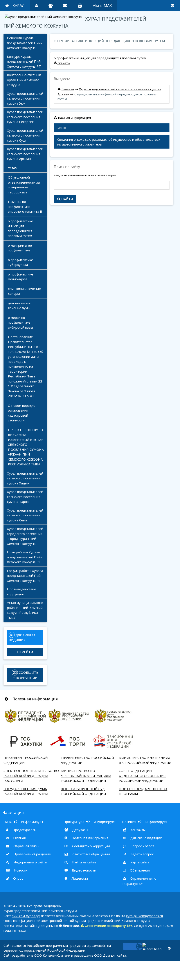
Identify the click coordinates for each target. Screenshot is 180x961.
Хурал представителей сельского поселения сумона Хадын (25, 478)
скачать (63, 63)
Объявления (139, 870)
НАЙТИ (66, 199)
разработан (21, 955)
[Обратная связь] (65, 5)
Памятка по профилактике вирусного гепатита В (25, 206)
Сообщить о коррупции (90, 846)
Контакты (138, 830)
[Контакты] (79, 5)
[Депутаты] (50, 5)
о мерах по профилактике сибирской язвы (20, 322)
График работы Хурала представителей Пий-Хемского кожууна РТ (25, 575)
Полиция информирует (144, 821)
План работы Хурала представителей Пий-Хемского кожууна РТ (24, 557)
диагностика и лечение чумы (19, 305)
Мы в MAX (102, 5)
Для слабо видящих (146, 838)
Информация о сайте (30, 862)
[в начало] (169, 948)
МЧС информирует (24, 821)
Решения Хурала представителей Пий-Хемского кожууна (24, 43)
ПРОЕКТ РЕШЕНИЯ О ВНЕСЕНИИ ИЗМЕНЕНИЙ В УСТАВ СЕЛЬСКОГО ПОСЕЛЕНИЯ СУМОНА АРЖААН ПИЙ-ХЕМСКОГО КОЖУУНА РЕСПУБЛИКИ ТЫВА (26, 447)
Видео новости (83, 870)
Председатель (24, 830)
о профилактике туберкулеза (21, 262)
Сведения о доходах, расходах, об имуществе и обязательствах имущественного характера (109, 142)
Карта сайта (139, 862)
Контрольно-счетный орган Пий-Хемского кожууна (24, 80)
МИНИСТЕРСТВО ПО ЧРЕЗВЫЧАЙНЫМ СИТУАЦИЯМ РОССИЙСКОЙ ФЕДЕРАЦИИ (86, 775)
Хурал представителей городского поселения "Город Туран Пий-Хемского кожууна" (25, 536)
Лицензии (79, 878)
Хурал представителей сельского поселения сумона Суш (25, 135)
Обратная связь (26, 846)
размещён (82, 955)
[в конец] (172, 5)
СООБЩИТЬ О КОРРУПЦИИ (26, 675)
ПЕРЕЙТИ (25, 652)
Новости (20, 870)
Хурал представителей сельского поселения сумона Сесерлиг (25, 117)
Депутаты (79, 830)
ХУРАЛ (19, 5)
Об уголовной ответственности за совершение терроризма (24, 184)
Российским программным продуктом (56, 945)
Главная (67, 89)
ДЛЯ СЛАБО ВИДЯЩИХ (22, 637)
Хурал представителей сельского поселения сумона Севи (25, 515)
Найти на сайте (83, 862)
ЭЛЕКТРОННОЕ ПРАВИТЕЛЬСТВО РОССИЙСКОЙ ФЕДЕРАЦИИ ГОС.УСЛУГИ (31, 775)
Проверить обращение (32, 854)
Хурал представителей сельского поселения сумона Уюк (25, 98)
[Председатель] (36, 5)
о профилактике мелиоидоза (21, 276)
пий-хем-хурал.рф (26, 916)
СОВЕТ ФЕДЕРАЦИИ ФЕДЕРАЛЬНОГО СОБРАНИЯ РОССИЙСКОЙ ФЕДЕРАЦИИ (142, 775)
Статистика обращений (91, 854)
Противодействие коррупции (22, 591)
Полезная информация (34, 698)
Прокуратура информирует (89, 821)
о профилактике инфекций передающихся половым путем (21, 228)
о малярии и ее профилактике (20, 248)
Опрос (17, 878)
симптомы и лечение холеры (25, 291)
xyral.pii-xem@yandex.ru (144, 916)
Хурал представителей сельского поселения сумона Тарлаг (25, 496)
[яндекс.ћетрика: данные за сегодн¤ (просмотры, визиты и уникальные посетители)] (152, 946)
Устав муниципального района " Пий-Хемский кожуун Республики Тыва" (25, 610)
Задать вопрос (142, 854)
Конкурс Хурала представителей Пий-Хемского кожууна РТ (24, 61)
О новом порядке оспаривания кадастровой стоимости (22, 413)
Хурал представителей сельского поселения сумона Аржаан (25, 154)
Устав (12, 168)
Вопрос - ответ (142, 846)
